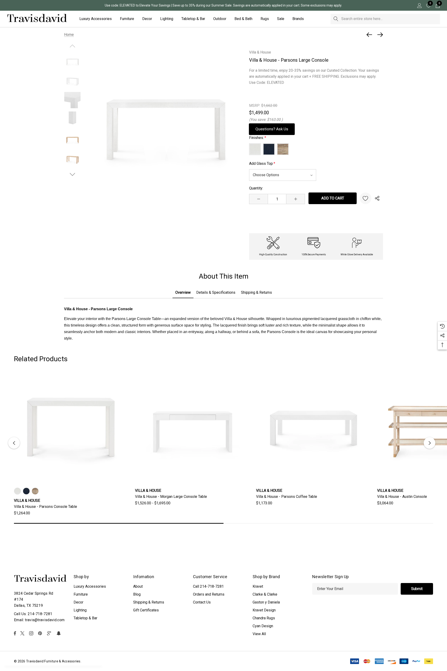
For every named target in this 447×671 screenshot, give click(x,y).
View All (259, 634)
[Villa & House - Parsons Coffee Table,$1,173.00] (313, 427)
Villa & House (260, 52)
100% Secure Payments (313, 254)
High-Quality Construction (273, 254)
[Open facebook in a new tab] (15, 633)
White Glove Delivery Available (357, 254)
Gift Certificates (146, 610)
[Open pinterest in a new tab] (41, 633)
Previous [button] (14, 443)
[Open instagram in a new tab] (32, 633)
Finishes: (257, 137)
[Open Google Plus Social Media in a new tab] (50, 633)
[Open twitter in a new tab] (23, 633)
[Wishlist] (365, 198)
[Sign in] (419, 5)
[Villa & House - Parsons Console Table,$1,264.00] (71, 427)
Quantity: (256, 188)
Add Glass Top (262, 163)
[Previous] (370, 34)
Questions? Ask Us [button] (271, 129)
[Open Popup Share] (377, 198)
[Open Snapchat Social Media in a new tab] (59, 633)
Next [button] (429, 443)
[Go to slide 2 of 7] (72, 174)
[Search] (336, 19)
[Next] (379, 34)
